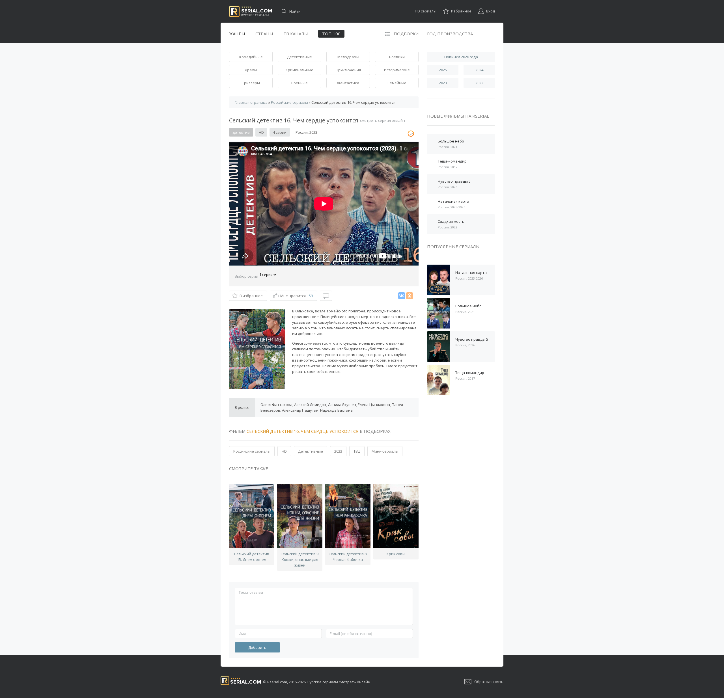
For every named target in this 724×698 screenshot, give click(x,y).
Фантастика (348, 82)
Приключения (348, 69)
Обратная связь (488, 681)
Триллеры (251, 82)
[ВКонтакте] (401, 295)
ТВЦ (357, 451)
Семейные (396, 82)
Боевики (397, 56)
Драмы (251, 69)
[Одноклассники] (409, 295)
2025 (443, 69)
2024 (479, 69)
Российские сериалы (251, 451)
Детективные (299, 56)
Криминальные (299, 69)
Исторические (397, 69)
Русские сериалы (250, 11)
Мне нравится (296, 295)
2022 (479, 82)
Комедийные (251, 56)
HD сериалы (425, 11)
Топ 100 (331, 33)
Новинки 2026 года (461, 56)
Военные (299, 82)
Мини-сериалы (385, 451)
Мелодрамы (348, 56)
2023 (338, 451)
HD (284, 451)
